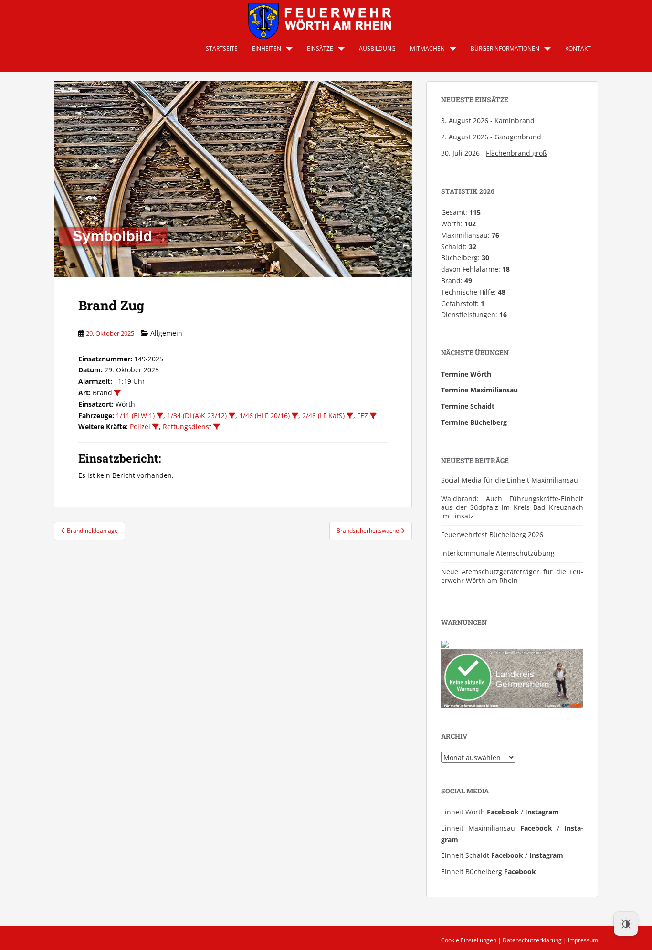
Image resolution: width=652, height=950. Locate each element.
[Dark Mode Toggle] (626, 924)
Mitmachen (427, 48)
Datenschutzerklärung (532, 940)
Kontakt (578, 48)
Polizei (140, 426)
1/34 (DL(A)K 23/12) (197, 415)
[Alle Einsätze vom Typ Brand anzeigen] (117, 393)
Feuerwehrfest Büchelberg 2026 (492, 534)
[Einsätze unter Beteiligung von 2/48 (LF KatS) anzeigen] (350, 415)
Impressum (583, 940)
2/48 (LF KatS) (323, 415)
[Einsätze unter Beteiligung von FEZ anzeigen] (373, 415)
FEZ (362, 415)
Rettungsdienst (187, 426)
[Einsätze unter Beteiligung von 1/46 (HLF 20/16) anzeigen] (295, 415)
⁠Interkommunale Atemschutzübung (498, 553)
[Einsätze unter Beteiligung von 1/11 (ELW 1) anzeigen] (160, 415)
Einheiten (266, 48)
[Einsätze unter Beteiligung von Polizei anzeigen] (155, 426)
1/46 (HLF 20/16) (264, 415)
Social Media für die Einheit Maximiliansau (509, 480)
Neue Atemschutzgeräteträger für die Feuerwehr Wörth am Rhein (512, 576)
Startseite (222, 48)
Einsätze (320, 48)
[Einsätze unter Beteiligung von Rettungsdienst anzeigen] (216, 426)
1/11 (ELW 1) (135, 415)
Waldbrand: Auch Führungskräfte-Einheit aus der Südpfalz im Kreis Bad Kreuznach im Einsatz (512, 507)
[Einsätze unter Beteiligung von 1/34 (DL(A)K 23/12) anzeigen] (232, 415)
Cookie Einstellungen (468, 940)
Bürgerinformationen (505, 48)
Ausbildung (377, 48)
